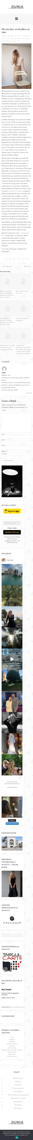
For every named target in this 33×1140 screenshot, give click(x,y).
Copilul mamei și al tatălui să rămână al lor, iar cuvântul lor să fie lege (7, 347)
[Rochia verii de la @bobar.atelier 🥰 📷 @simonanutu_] (12, 743)
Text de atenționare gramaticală (18, 1095)
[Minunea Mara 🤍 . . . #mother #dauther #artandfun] (12, 807)
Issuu (12, 1007)
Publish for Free (19, 1007)
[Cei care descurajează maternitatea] (23, 308)
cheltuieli (11, 38)
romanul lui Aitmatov (15, 191)
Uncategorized (18, 1101)
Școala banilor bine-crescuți (8, 41)
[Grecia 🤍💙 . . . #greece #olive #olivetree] (12, 595)
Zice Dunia (18, 1105)
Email (3, 440)
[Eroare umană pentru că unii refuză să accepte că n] (12, 659)
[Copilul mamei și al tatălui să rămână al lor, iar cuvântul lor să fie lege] (7, 335)
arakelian (12, 1041)
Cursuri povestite (18, 1088)
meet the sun (12, 1052)
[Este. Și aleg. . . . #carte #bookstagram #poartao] (12, 786)
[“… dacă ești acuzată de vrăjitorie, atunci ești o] (12, 616)
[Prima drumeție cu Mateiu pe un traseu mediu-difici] (12, 764)
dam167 (12, 1046)
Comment (4, 410)
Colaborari (18, 1085)
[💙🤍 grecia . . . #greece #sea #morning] (12, 638)
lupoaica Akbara (21, 38)
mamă (27, 38)
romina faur (12, 1054)
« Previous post (7, 266)
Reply (28, 393)
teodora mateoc (12, 1056)
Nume (3, 434)
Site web (4, 445)
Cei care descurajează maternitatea (22, 319)
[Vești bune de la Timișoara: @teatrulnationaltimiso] (12, 701)
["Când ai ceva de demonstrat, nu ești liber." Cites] (12, 722)
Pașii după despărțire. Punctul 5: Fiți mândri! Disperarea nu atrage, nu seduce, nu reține (7, 294)
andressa (12, 1039)
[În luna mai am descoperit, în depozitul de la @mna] (12, 574)
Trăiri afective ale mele (18, 1098)
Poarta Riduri (18, 1091)
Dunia (4, 36)
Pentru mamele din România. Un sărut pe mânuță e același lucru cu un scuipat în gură (7, 321)
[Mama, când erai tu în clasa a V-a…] (23, 281)
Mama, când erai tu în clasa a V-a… (22, 292)
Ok (17, 1137)
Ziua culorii (18, 1108)
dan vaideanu (12, 1048)
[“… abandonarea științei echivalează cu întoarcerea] (12, 680)
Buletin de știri (18, 1078)
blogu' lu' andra (12, 1043)
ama (12, 1037)
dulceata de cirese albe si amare (12, 1050)
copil (15, 38)
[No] (31, 1135)
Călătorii (18, 1081)
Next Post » (27, 266)
